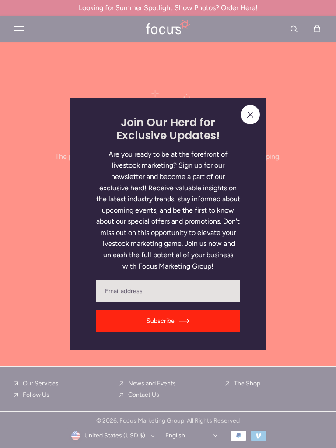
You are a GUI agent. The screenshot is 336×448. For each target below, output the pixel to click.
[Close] (250, 114)
